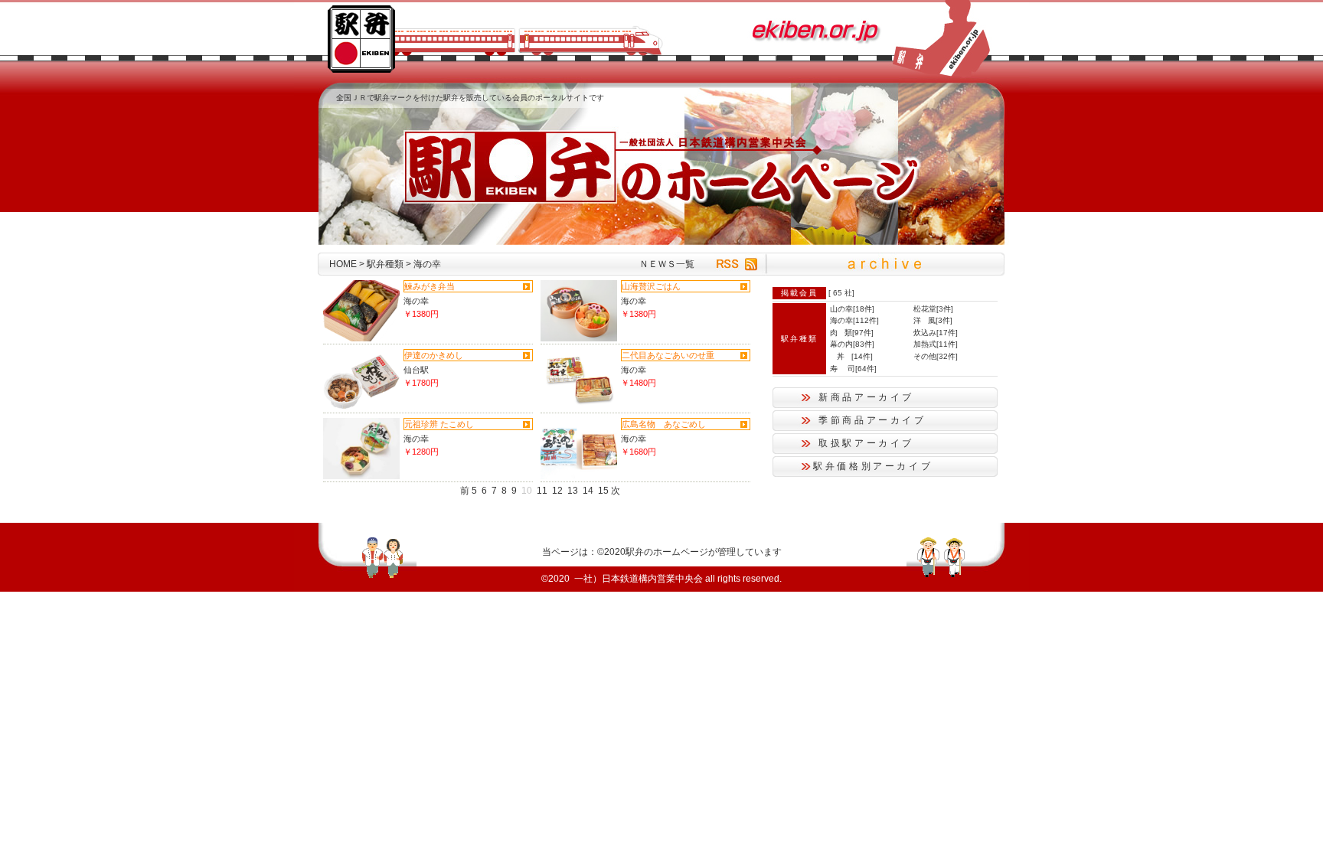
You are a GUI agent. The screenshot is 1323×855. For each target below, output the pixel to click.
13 (572, 490)
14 (588, 490)
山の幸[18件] (852, 309)
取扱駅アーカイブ (866, 443)
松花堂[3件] (933, 309)
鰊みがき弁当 (429, 286)
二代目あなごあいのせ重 (668, 355)
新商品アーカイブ (866, 397)
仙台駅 (416, 369)
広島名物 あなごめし (664, 424)
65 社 (842, 293)
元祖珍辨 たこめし (439, 424)
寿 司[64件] (853, 368)
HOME (343, 264)
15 (603, 490)
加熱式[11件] (935, 344)
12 (557, 490)
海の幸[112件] (854, 320)
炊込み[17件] (935, 332)
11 (542, 490)
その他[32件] (935, 356)
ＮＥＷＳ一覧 (666, 264)
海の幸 (416, 300)
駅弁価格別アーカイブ (873, 466)
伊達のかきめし (433, 355)
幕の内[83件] (852, 344)
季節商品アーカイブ (872, 420)
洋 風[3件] (932, 320)
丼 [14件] (851, 356)
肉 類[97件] (852, 332)
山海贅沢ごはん (651, 286)
